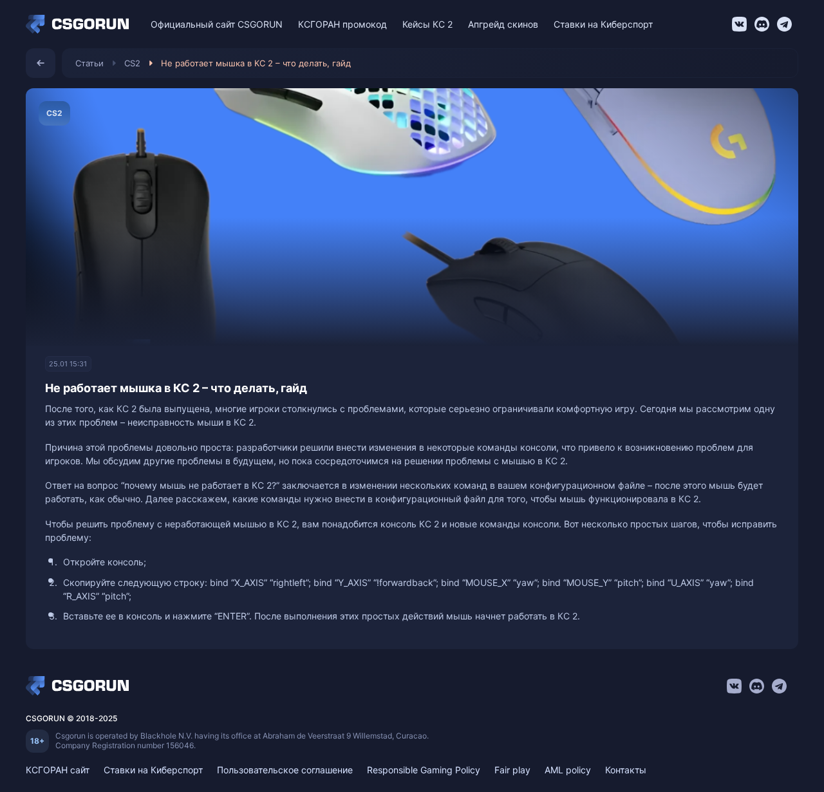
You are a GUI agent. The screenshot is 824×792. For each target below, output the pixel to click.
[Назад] (40, 63)
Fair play (512, 769)
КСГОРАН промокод (342, 24)
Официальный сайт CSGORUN (217, 24)
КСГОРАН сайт (57, 769)
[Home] (80, 24)
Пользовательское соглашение (285, 769)
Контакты (625, 769)
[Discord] (762, 24)
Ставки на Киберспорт (603, 24)
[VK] (739, 24)
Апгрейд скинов (503, 24)
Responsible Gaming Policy (423, 769)
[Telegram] (784, 24)
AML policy (568, 769)
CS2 (132, 63)
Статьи (89, 63)
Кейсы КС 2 (427, 24)
